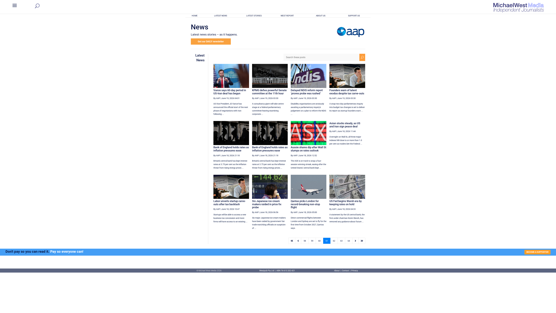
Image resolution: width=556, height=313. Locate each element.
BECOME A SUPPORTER (537, 252)
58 (305, 241)
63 (341, 241)
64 (349, 241)
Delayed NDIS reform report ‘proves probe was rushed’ (307, 92)
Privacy (354, 270)
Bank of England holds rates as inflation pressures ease (231, 149)
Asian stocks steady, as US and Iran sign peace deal (344, 125)
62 (334, 241)
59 (312, 241)
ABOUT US (320, 15)
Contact (345, 270)
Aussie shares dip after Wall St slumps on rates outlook (308, 149)
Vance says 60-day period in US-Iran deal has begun (229, 92)
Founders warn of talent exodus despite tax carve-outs (346, 92)
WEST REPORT (287, 15)
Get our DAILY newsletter (211, 41)
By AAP (216, 98)
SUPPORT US (354, 15)
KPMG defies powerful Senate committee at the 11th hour (269, 92)
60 (319, 241)
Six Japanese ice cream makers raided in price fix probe (266, 204)
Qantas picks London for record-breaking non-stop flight (305, 204)
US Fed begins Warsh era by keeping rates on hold (345, 203)
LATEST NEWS (220, 15)
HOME (194, 15)
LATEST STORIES (254, 15)
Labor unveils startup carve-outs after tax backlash (229, 203)
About (337, 270)
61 (327, 241)
